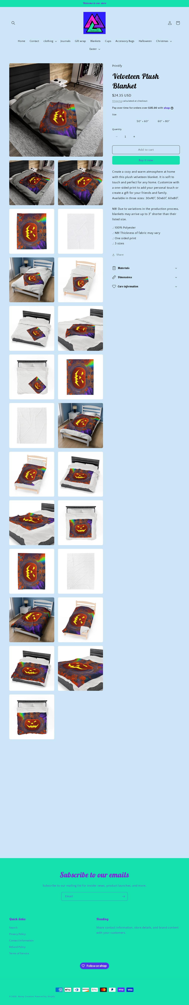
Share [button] (119, 254)
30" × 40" (122, 121)
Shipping (117, 101)
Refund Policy (17, 947)
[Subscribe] (123, 896)
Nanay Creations (26, 996)
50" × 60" (143, 121)
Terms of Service (19, 953)
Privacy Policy (17, 934)
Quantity (117, 129)
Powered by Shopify (45, 996)
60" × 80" (164, 121)
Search (13, 927)
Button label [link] (36, 813)
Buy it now (146, 160)
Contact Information (21, 940)
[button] (13, 23)
